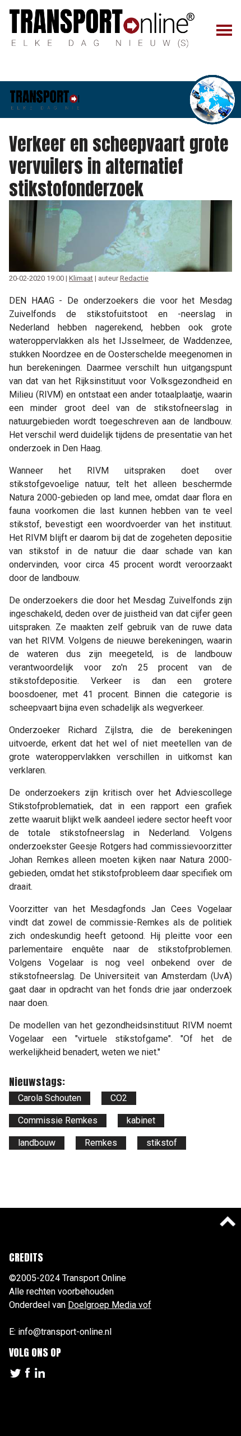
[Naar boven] (227, 1221)
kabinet (141, 1120)
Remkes (101, 1142)
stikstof (161, 1142)
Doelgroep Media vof (109, 1305)
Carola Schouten (49, 1098)
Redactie (134, 278)
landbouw (36, 1142)
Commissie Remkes (58, 1120)
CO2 (118, 1098)
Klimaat (81, 278)
